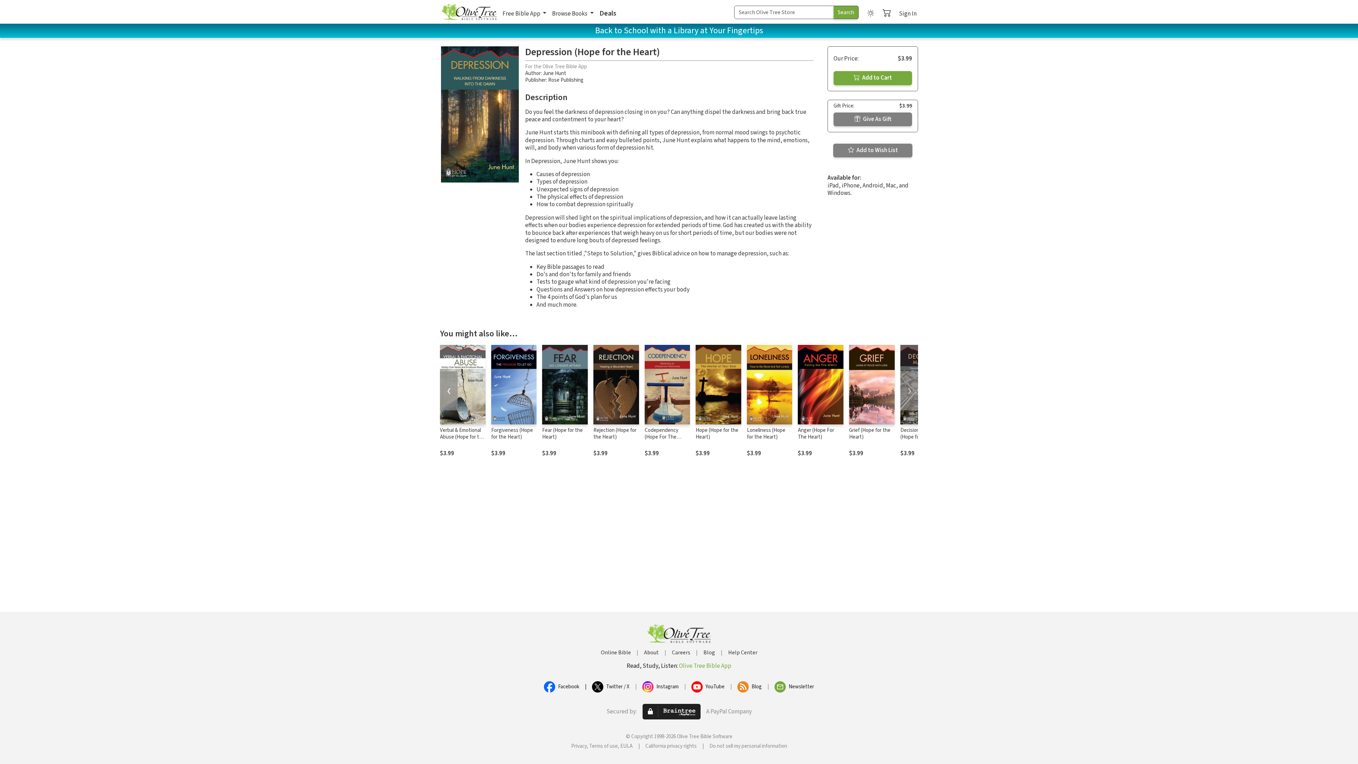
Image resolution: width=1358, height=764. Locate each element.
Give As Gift (877, 119)
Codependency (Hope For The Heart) (661, 437)
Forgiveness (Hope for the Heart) (512, 434)
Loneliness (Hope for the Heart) (766, 434)
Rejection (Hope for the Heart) (615, 434)
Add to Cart (876, 78)
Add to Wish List (876, 150)
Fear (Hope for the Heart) (562, 434)
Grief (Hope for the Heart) (869, 434)
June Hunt (554, 73)
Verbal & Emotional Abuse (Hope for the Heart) (462, 437)
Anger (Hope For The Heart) (816, 434)
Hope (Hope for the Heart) (717, 434)
